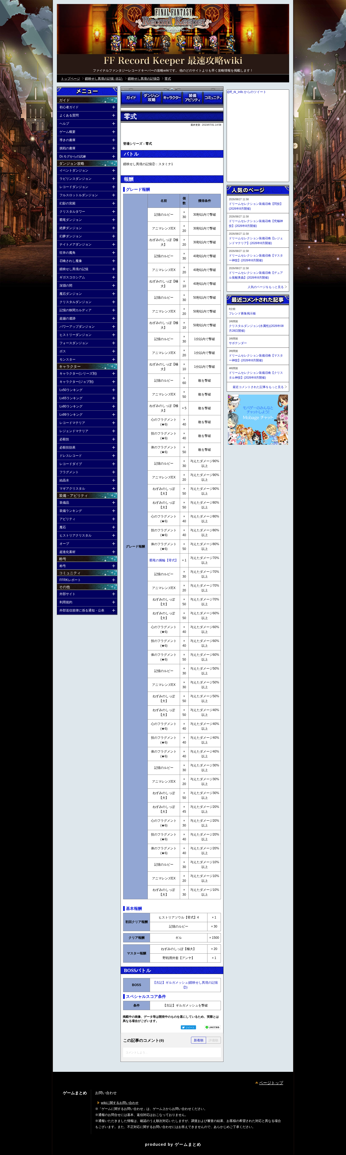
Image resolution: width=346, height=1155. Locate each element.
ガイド (131, 97)
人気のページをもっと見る (266, 287)
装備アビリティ (192, 97)
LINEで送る (212, 1027)
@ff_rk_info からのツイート (246, 92)
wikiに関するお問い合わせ (120, 1102)
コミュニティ (213, 97)
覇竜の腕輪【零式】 (163, 560)
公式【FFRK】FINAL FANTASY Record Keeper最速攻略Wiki (173, 61)
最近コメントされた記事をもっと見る (258, 387)
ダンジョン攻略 (151, 97)
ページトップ (271, 1083)
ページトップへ (236, 455)
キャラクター (172, 97)
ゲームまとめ (188, 1144)
